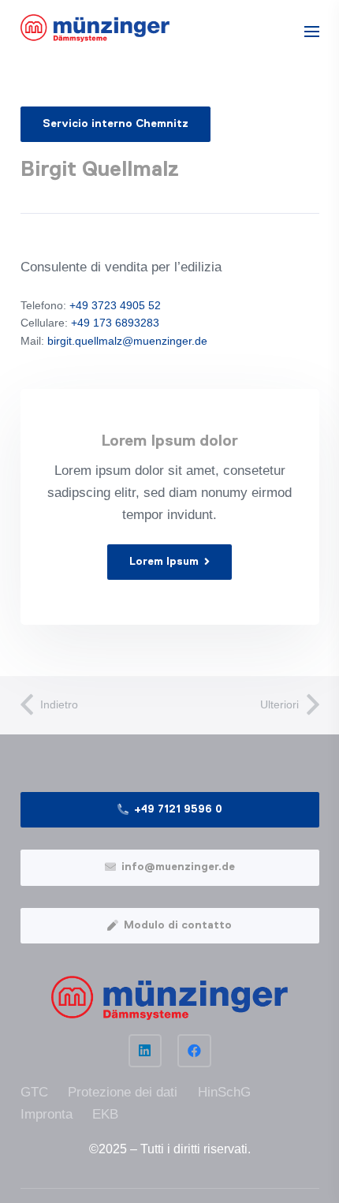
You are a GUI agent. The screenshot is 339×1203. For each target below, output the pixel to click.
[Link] (95, 28)
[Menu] (311, 31)
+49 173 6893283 (115, 322)
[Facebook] (194, 1051)
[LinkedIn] (145, 1051)
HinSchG (224, 1092)
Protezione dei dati (122, 1092)
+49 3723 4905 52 (115, 305)
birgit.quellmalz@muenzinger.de (127, 340)
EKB (105, 1114)
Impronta (46, 1114)
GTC (34, 1092)
